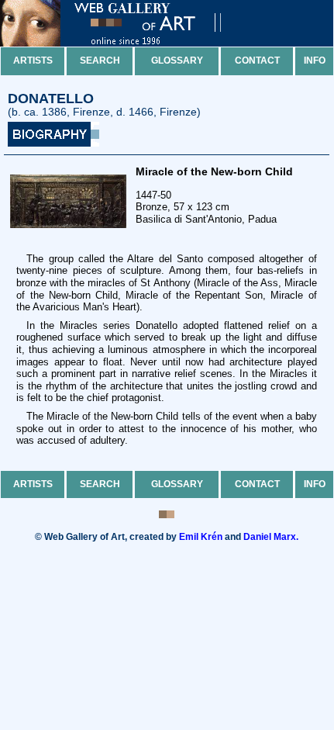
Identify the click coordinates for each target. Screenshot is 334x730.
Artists (33, 60)
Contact (257, 60)
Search (100, 60)
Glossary (177, 60)
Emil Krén (200, 536)
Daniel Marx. (270, 536)
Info (314, 60)
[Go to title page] (124, 43)
